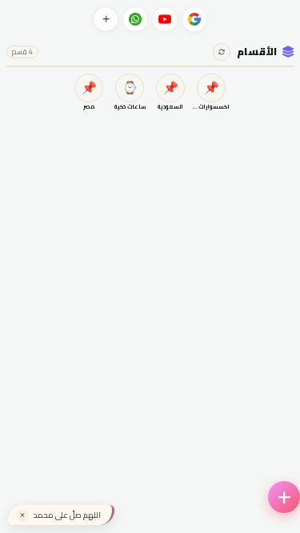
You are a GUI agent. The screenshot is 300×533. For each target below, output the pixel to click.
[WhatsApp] (135, 19)
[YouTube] (165, 19)
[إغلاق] (22, 515)
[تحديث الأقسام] (221, 52)
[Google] (194, 19)
